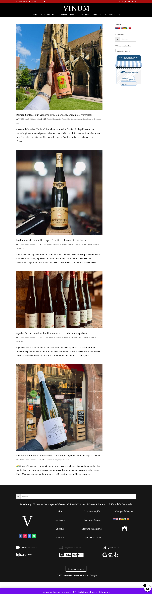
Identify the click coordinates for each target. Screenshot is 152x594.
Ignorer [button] (106, 592)
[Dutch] (116, 28)
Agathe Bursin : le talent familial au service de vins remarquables (51, 333)
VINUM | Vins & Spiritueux (27, 119)
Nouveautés (97, 119)
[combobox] (125, 50)
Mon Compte (122, 2)
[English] (119, 28)
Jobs (72, 15)
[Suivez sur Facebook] (20, 536)
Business (89, 244)
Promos (18, 248)
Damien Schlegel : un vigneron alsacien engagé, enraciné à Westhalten (54, 114)
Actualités (84, 15)
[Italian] (127, 28)
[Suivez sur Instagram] (25, 536)
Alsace (84, 119)
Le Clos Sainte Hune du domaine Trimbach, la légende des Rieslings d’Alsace (58, 455)
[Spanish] (130, 28)
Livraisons (97, 15)
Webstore (109, 15)
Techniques (19, 341)
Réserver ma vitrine (130, 85)
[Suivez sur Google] (29, 536)
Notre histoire (47, 15)
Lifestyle (90, 119)
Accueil (34, 15)
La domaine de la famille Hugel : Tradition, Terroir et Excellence (51, 240)
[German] (124, 28)
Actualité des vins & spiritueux (71, 119)
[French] (122, 28)
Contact (63, 15)
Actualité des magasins (54, 119)
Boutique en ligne (76, 569)
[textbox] (126, 51)
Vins (17, 123)
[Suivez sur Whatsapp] (34, 536)
